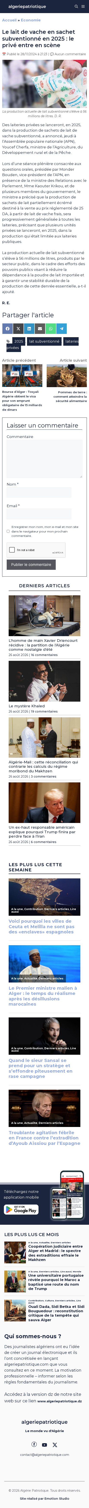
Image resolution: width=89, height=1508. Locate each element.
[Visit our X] (54, 1445)
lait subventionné (44, 341)
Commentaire (20, 437)
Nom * (13, 484)
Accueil (9, 20)
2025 (18, 341)
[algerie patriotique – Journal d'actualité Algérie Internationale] (27, 6)
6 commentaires (43, 842)
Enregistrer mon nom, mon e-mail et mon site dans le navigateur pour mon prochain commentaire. (44, 531)
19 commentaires (44, 711)
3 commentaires (43, 776)
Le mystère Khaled (27, 706)
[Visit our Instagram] (44, 1445)
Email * (13, 506)
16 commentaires (44, 655)
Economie (31, 20)
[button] (76, 6)
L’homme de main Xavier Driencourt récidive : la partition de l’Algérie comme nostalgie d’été (43, 645)
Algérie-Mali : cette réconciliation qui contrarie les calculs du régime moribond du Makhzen (43, 766)
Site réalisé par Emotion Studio (44, 1499)
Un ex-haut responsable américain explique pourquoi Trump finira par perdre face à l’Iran (42, 831)
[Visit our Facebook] (34, 1445)
